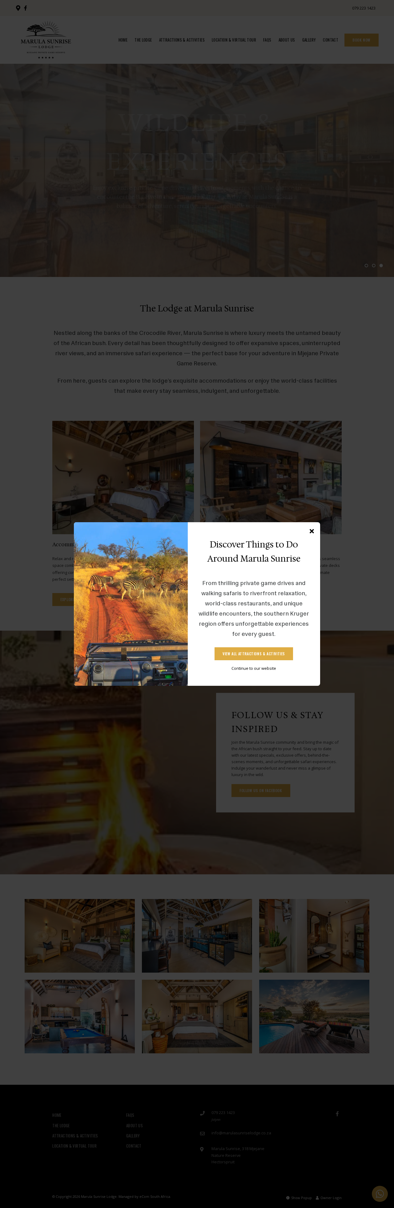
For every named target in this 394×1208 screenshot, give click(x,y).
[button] (311, 531)
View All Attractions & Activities (254, 653)
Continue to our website (253, 668)
